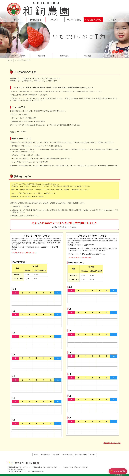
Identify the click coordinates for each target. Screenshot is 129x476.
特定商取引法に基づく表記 (112, 443)
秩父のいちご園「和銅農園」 (38, 8)
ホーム (10, 60)
